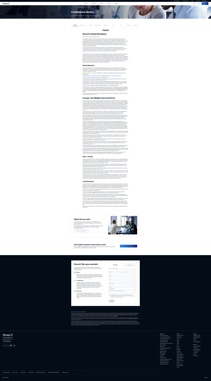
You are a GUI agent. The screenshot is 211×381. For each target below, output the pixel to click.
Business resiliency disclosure (53, 372)
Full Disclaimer (115, 316)
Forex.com (121, 105)
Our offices (195, 352)
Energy (178, 346)
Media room (195, 355)
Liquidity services (163, 351)
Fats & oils (179, 349)
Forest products (180, 356)
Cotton (178, 343)
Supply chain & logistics (164, 362)
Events (194, 340)
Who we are (195, 347)
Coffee (178, 341)
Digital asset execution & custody (166, 343)
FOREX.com (120, 113)
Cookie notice (31, 372)
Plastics (178, 362)
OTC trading (162, 354)
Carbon (178, 338)
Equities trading (163, 345)
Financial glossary (196, 341)
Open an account (65, 372)
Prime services (163, 357)
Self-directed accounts (164, 360)
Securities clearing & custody (165, 359)
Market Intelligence (196, 337)
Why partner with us (197, 349)
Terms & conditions (6, 372)
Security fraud (23, 372)
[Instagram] (14, 345)
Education (195, 338)
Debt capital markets (164, 340)
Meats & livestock (180, 360)
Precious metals (180, 364)
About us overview (196, 346)
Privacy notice (116, 296)
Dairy (178, 345)
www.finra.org (108, 75)
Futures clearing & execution (165, 348)
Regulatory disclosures (40, 372)
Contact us (206, 377)
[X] (7, 345)
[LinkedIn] (4, 345)
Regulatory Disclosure (98, 50)
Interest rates (179, 359)
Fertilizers (179, 351)
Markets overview (180, 335)
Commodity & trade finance (165, 337)
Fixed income (162, 346)
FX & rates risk (163, 349)
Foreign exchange (180, 354)
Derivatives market (163, 341)
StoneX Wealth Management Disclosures (92, 77)
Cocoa (178, 340)
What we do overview (164, 335)
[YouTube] (10, 345)
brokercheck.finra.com (117, 75)
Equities (178, 348)
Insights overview (196, 335)
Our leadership (196, 350)
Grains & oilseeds (180, 357)
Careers (195, 354)
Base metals (179, 337)
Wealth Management (164, 364)
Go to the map (7, 341)
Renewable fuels (180, 365)
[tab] (75, 25)
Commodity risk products (165, 338)
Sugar (178, 367)
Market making (162, 352)
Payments (162, 356)
